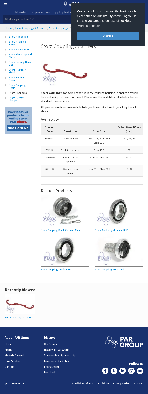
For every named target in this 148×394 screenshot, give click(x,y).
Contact (9, 366)
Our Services (51, 344)
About (8, 350)
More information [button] (89, 25)
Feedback (50, 372)
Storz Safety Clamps (16, 99)
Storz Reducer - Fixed (18, 71)
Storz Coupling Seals (17, 86)
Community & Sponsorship (60, 355)
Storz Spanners (18, 92)
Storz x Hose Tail (18, 36)
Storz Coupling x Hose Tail (109, 269)
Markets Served (14, 355)
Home (8, 28)
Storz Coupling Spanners (19, 317)
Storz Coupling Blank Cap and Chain (61, 230)
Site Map (138, 383)
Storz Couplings (58, 28)
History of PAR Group (56, 350)
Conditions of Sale (82, 383)
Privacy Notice (121, 383)
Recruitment (51, 366)
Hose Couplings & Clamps (30, 28)
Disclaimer (103, 383)
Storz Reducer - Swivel (18, 79)
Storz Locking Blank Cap (20, 63)
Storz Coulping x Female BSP (111, 230)
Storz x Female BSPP (17, 43)
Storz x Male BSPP (19, 49)
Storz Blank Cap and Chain (20, 56)
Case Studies (12, 361)
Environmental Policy (56, 361)
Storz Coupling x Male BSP (56, 269)
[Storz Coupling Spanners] (20, 303)
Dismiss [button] (108, 35)
